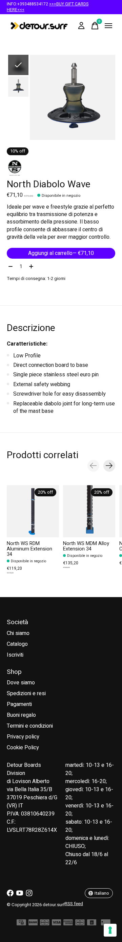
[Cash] (21, 924)
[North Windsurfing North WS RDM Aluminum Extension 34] (33, 511)
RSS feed (74, 903)
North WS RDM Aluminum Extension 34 (29, 549)
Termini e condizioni (30, 726)
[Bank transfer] (33, 924)
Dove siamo (21, 683)
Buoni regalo (21, 715)
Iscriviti (15, 655)
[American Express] (68, 924)
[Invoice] (92, 924)
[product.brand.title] (61, 167)
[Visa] (56, 924)
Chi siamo (18, 633)
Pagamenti (19, 704)
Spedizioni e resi (26, 693)
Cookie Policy (23, 748)
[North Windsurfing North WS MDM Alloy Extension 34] (89, 511)
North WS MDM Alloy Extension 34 (86, 546)
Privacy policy (23, 737)
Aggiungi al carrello (61, 253)
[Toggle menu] (108, 25)
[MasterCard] (44, 924)
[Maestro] (80, 924)
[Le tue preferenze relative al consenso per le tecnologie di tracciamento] (110, 930)
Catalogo (17, 644)
